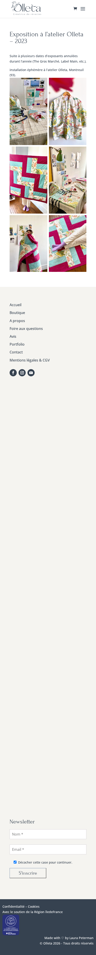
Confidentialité (13, 906)
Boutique (17, 312)
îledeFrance (54, 912)
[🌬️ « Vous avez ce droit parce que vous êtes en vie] (48, 418)
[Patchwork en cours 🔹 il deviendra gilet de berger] (48, 464)
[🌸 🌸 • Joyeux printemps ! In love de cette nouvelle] (48, 600)
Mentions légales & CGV (30, 360)
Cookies (34, 906)
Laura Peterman (81, 938)
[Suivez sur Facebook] (13, 372)
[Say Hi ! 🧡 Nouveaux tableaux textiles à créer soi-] (48, 736)
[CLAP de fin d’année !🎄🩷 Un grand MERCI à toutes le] (48, 781)
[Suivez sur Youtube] (31, 372)
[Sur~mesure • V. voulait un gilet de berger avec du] (48, 554)
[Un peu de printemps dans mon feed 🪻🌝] (48, 509)
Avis (13, 336)
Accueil (15, 304)
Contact (16, 352)
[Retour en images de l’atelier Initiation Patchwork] (48, 645)
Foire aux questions (26, 328)
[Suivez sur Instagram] (22, 372)
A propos (17, 320)
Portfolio (17, 344)
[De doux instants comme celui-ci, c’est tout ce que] (48, 691)
